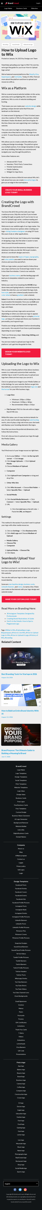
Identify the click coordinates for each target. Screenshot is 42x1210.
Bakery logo (21, 1069)
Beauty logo (21, 1073)
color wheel (6, 295)
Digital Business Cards (21, 833)
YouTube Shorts (21, 985)
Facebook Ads (21, 899)
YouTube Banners (21, 982)
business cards (29, 584)
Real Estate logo (21, 1158)
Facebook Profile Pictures (21, 903)
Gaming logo (21, 1128)
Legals (21, 863)
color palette (9, 259)
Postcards (21, 1015)
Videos (21, 1036)
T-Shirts (21, 1033)
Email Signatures (21, 1001)
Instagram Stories (21, 913)
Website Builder (21, 826)
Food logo (21, 1124)
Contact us (21, 859)
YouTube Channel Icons (21, 992)
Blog (21, 852)
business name (14, 275)
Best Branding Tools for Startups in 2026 (19, 674)
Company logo (21, 1091)
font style (5, 292)
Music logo (21, 1147)
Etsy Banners (21, 1047)
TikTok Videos (21, 954)
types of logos (24, 257)
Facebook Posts (21, 885)
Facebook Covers (21, 892)
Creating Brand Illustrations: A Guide (20, 619)
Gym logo (21, 1131)
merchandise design (16, 584)
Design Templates (21, 777)
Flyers (21, 1012)
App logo (21, 1066)
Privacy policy (21, 866)
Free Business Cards (21, 805)
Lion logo (21, 1140)
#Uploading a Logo (23, 630)
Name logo (21, 1150)
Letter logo (21, 1135)
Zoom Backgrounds (21, 996)
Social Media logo (21, 1168)
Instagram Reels (21, 910)
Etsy (37, 74)
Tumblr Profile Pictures (21, 957)
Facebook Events (21, 895)
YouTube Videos (21, 989)
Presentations (21, 1054)
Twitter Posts (21, 975)
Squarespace (6, 77)
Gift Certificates (21, 1022)
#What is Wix (10, 630)
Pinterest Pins (21, 931)
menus (20, 587)
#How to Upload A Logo (20, 635)
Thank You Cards (21, 1029)
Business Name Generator (21, 816)
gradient (20, 295)
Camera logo (21, 1084)
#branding (8, 638)
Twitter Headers (21, 971)
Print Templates (21, 784)
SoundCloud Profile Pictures (21, 950)
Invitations (21, 1026)
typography (34, 257)
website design (30, 106)
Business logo (21, 1080)
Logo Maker (8, 8)
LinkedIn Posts (21, 924)
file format (5, 389)
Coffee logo (21, 1087)
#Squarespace (6, 633)
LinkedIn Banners (8, 587)
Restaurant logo (21, 1161)
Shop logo (21, 1165)
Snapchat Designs (21, 943)
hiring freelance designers (15, 231)
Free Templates (21, 808)
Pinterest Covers (21, 934)
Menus (21, 1008)
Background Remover (21, 823)
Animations (21, 1040)
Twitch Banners (21, 964)
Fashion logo (21, 1117)
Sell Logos (21, 870)
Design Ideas (21, 794)
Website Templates (21, 787)
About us (21, 848)
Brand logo (21, 1076)
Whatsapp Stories (21, 978)
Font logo (21, 1120)
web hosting (34, 420)
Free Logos (21, 801)
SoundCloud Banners (21, 947)
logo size (34, 387)
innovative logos (30, 180)
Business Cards (21, 8)
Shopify (32, 74)
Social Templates (21, 780)
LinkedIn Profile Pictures (21, 927)
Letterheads (21, 1044)
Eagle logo (21, 1110)
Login (21, 873)
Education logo (21, 1113)
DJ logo (21, 1103)
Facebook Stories (21, 888)
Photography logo (21, 1154)
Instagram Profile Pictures (21, 917)
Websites (34, 8)
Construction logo (21, 1094)
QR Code (21, 1051)
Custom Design (21, 812)
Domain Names (21, 837)
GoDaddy (18, 77)
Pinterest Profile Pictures (21, 938)
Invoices (21, 1005)
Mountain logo (21, 1143)
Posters (21, 1019)
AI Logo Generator (21, 819)
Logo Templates (21, 773)
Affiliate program (21, 855)
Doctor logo (21, 1106)
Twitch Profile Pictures (21, 968)
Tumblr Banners (21, 961)
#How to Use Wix (18, 633)
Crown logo (21, 1098)
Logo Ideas (21, 791)
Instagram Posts (21, 906)
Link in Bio (21, 830)
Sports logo (21, 1172)
